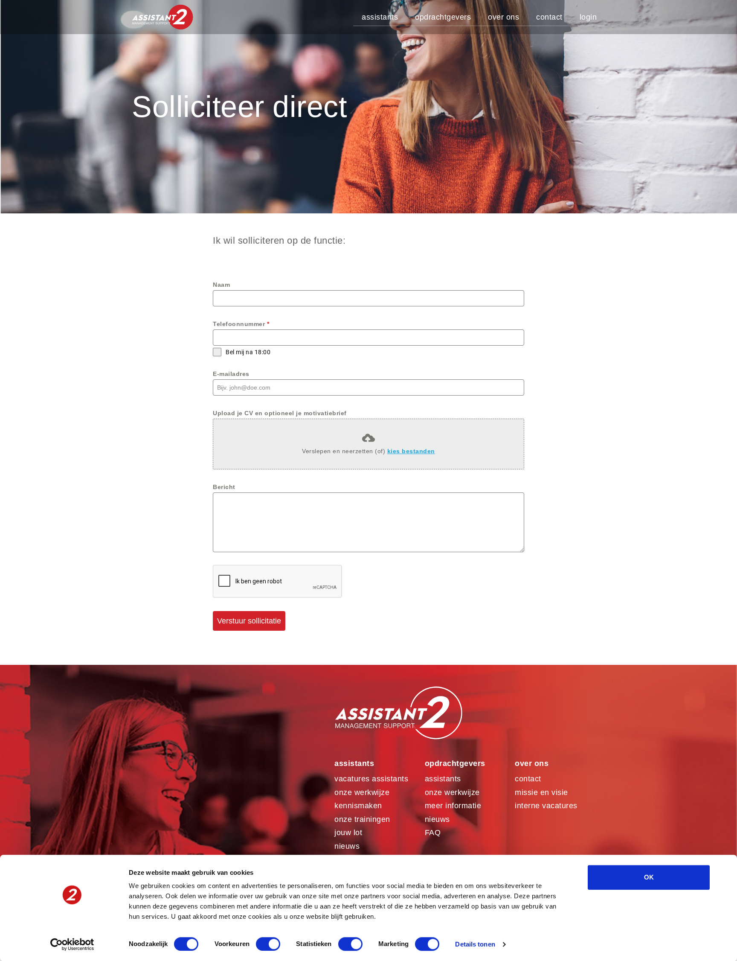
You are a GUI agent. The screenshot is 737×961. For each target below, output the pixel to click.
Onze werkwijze (361, 792)
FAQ (433, 832)
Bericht (224, 486)
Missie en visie (541, 792)
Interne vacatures (546, 805)
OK (649, 877)
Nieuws (347, 846)
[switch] (268, 944)
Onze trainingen (362, 819)
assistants (443, 779)
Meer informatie (453, 805)
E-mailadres (231, 373)
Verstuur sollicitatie (249, 621)
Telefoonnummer (241, 323)
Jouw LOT (348, 832)
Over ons (503, 17)
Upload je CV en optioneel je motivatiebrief (280, 413)
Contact (549, 17)
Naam (221, 284)
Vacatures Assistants (371, 779)
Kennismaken (358, 805)
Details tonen (475, 944)
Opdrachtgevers (443, 17)
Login (588, 17)
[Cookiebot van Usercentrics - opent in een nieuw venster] (72, 944)
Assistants (380, 17)
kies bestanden (411, 451)
